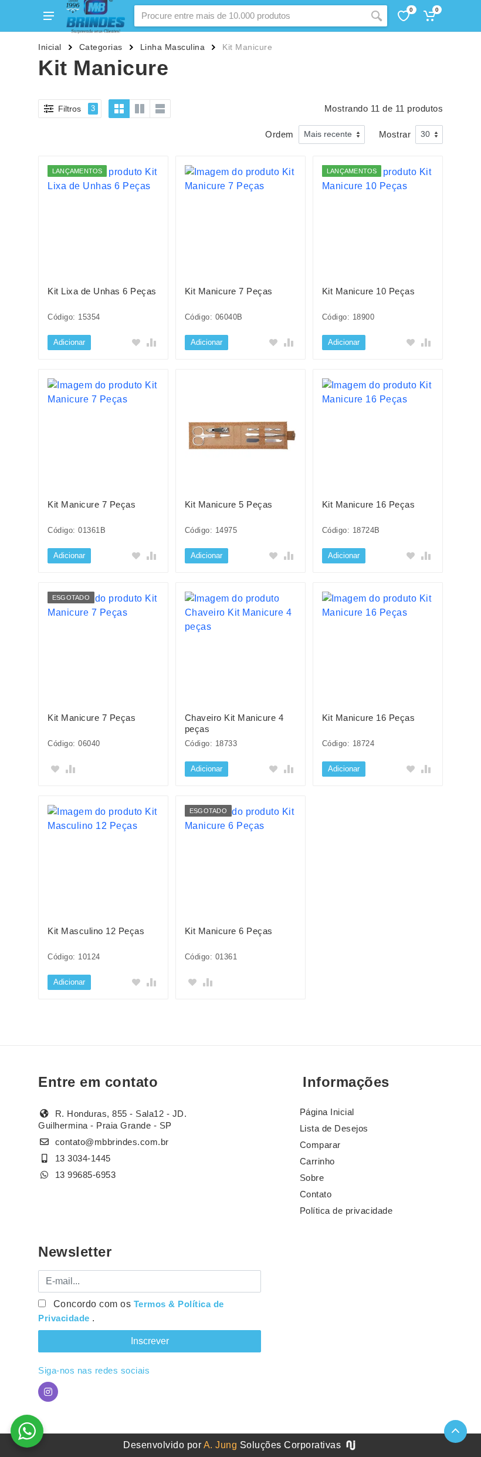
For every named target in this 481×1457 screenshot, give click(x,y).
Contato (316, 1194)
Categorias (101, 47)
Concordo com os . (131, 1311)
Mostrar (395, 134)
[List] (160, 108)
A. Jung (221, 1445)
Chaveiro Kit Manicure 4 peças (234, 723)
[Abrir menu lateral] (48, 15)
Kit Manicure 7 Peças (229, 291)
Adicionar (69, 342)
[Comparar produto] (151, 342)
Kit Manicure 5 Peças (229, 504)
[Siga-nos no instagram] (48, 1392)
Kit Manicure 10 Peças (368, 291)
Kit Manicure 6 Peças (229, 931)
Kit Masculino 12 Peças (96, 931)
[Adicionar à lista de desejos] (136, 342)
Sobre (312, 1178)
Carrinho (317, 1161)
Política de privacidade (346, 1211)
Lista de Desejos (334, 1128)
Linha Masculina (172, 47)
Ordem (279, 134)
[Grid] (119, 108)
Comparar (320, 1145)
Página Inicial (327, 1112)
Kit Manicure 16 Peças (368, 504)
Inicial (50, 47)
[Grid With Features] (139, 108)
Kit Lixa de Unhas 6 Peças (102, 291)
